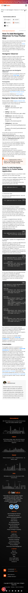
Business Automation (14, 527)
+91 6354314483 (12, 569)
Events (14, 554)
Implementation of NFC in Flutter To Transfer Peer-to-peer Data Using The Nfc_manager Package (13, 161)
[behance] (21, 591)
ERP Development (14, 526)
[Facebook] (6, 591)
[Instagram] (9, 591)
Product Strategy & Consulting (14, 529)
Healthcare (14, 534)
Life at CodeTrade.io (14, 558)
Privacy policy (7, 587)
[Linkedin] (12, 591)
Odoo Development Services (14, 513)
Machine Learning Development (14, 517)
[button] (26, 5)
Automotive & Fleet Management (14, 546)
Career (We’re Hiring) (14, 560)
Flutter (23, 43)
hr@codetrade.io (11, 574)
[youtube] (15, 591)
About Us (14, 551)
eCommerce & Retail (14, 541)
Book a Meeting (23, 2)
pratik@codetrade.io (12, 576)
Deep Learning (14, 520)
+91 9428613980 (12, 571)
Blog (14, 556)
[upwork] (18, 591)
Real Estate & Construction (14, 537)
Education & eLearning (14, 539)
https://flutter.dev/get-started (17, 91)
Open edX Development (14, 524)
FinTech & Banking (14, 544)
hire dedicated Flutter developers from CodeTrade (13, 374)
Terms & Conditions (19, 587)
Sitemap (12, 587)
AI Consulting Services (14, 522)
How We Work (14, 553)
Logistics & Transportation (14, 543)
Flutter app (16, 75)
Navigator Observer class (19, 101)
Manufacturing (14, 536)
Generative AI (14, 519)
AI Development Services (14, 515)
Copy (23, 186)
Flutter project (19, 94)
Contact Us (14, 561)
